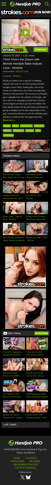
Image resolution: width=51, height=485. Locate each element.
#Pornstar (30, 130)
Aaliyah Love (22, 71)
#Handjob (7, 130)
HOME (17, 458)
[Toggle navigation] (4, 4)
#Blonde (7, 126)
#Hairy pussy (39, 126)
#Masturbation (18, 130)
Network (35, 461)
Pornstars (17, 461)
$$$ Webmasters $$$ (25, 464)
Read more (8, 120)
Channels (31, 458)
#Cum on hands (26, 126)
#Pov (38, 130)
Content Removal (25, 468)
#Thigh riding (8, 135)
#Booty (15, 126)
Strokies (17, 76)
